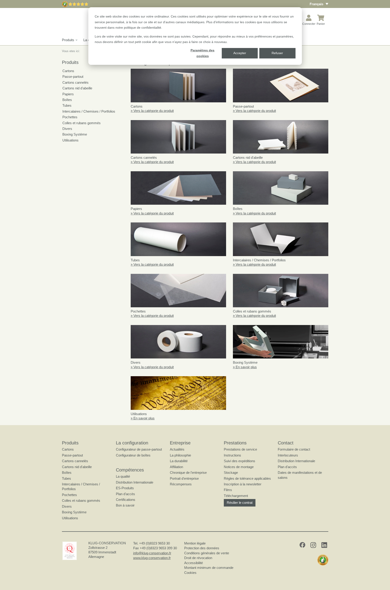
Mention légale (195, 543)
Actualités (177, 449)
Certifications (125, 500)
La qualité (123, 476)
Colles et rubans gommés (81, 123)
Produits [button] (68, 40)
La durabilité (179, 461)
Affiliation (176, 467)
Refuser (277, 53)
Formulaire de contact (294, 449)
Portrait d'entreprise (184, 478)
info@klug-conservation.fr (152, 553)
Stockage (231, 472)
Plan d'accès (125, 494)
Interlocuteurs (288, 455)
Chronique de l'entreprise (188, 472)
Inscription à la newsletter (242, 484)
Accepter (239, 53)
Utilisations (70, 140)
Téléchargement (236, 496)
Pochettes (69, 117)
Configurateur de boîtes (133, 455)
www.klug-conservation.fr (152, 558)
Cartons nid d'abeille (77, 88)
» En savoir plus (245, 367)
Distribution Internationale (134, 482)
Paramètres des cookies (202, 53)
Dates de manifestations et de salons (300, 475)
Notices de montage (239, 467)
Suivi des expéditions (239, 461)
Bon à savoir (125, 505)
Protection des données (201, 548)
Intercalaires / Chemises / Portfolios (88, 111)
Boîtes (67, 100)
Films (228, 490)
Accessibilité (193, 563)
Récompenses (181, 484)
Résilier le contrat (239, 502)
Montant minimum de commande (208, 568)
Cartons (68, 71)
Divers (67, 129)
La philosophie (180, 455)
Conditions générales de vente (206, 553)
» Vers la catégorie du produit (152, 111)
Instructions (232, 455)
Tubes (66, 105)
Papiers (68, 94)
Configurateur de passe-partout (139, 449)
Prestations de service (240, 449)
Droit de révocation (198, 558)
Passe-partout (72, 76)
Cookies (190, 573)
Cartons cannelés (75, 82)
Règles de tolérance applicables (247, 478)
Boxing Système (74, 134)
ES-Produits (125, 488)
